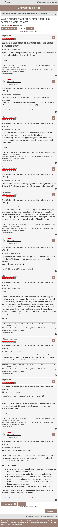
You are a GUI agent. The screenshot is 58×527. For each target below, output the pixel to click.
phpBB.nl (4, 522)
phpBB (11, 520)
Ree (3, 166)
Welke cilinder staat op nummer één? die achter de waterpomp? (25, 20)
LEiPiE (12, 25)
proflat (14, 522)
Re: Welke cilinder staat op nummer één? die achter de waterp (27, 89)
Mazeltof (23, 522)
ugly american (6, 35)
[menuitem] (7, 2)
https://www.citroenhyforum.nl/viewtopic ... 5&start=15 (23, 396)
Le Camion (18, 25)
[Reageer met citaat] (53, 37)
